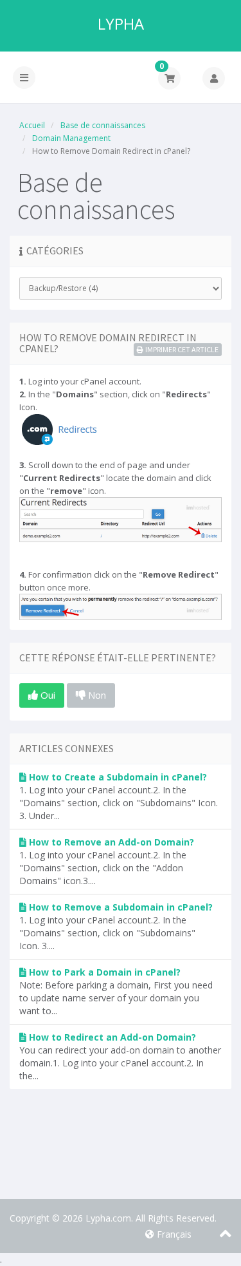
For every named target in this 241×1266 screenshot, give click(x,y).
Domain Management (71, 138)
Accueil (32, 125)
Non (95, 694)
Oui (46, 694)
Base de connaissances (102, 125)
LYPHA (121, 24)
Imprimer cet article (182, 349)
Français (173, 1234)
